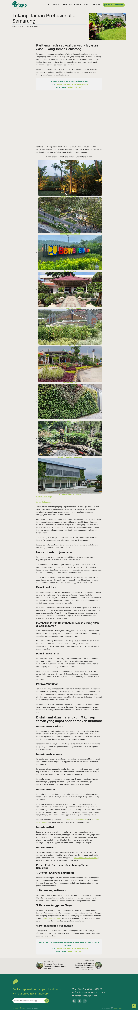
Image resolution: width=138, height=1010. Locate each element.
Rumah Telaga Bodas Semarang (70, 457)
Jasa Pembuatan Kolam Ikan (77, 820)
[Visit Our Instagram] (74, 1001)
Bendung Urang (70, 271)
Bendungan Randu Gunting (70, 345)
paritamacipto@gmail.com (86, 996)
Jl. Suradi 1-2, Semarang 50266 (88, 989)
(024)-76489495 (63, 84)
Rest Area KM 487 (70, 383)
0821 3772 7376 (74, 87)
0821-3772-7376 (98, 992)
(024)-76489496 (80, 84)
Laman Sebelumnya (44, 497)
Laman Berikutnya (43, 502)
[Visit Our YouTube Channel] (79, 1001)
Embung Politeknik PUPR (70, 234)
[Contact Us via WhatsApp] (134, 1006)
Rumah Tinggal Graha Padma (70, 420)
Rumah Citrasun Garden (70, 197)
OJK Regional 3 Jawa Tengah (70, 308)
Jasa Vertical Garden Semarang (86, 858)
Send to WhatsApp (46, 1000)
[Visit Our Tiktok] (85, 1001)
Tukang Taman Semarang (51, 918)
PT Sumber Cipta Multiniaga (70, 494)
